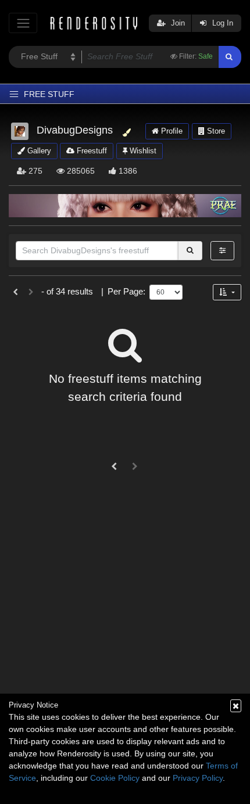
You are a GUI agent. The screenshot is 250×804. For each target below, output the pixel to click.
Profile (171, 131)
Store (215, 131)
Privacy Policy (198, 778)
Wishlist (141, 150)
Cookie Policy (115, 778)
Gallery (38, 150)
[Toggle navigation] (23, 23)
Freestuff (90, 150)
